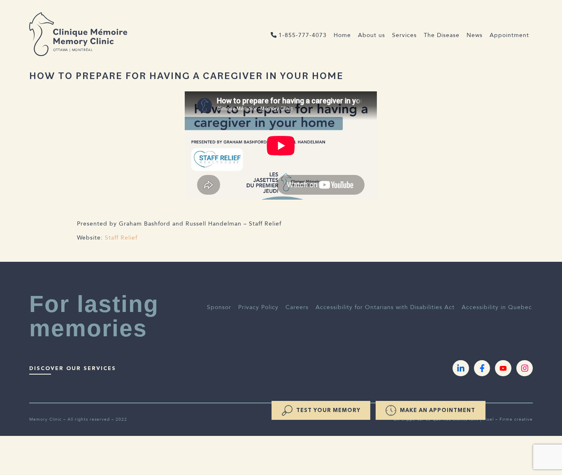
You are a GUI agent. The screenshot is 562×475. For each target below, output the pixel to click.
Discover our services (72, 368)
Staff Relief (121, 238)
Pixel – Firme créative (508, 419)
